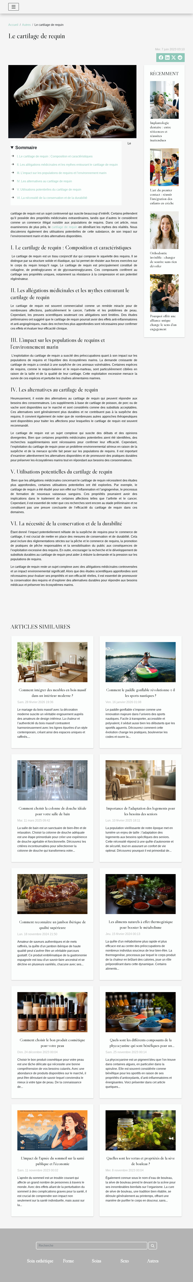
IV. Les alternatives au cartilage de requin (45, 181)
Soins (96, 1261)
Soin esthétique (40, 1261)
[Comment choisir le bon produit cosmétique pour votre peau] (52, 1012)
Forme (68, 1261)
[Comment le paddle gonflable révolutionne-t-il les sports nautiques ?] (141, 662)
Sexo (124, 1261)
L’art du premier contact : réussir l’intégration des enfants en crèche (162, 196)
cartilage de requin (64, 227)
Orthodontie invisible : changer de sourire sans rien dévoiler (163, 259)
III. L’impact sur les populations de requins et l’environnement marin (62, 173)
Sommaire (26, 147)
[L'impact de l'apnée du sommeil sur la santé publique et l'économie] (52, 1130)
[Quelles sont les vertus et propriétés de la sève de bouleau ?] (141, 1130)
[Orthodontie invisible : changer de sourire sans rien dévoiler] (164, 229)
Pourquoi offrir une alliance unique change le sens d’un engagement (163, 322)
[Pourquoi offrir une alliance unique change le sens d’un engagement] (164, 292)
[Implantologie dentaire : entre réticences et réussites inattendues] (164, 99)
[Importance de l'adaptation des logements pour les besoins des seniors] (141, 780)
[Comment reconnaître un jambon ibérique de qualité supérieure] (52, 893)
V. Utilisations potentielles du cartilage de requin (49, 189)
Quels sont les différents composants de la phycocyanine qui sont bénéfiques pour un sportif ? (141, 1046)
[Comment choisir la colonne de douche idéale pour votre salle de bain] (52, 780)
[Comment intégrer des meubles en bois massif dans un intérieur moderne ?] (52, 662)
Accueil (13, 24)
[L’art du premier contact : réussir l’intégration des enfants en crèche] (164, 167)
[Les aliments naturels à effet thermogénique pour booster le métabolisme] (141, 893)
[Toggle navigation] (13, 7)
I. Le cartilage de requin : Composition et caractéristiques (55, 156)
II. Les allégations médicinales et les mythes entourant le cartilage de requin (68, 164)
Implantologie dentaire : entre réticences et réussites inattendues (160, 131)
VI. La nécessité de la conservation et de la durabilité (52, 197)
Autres (26, 24)
